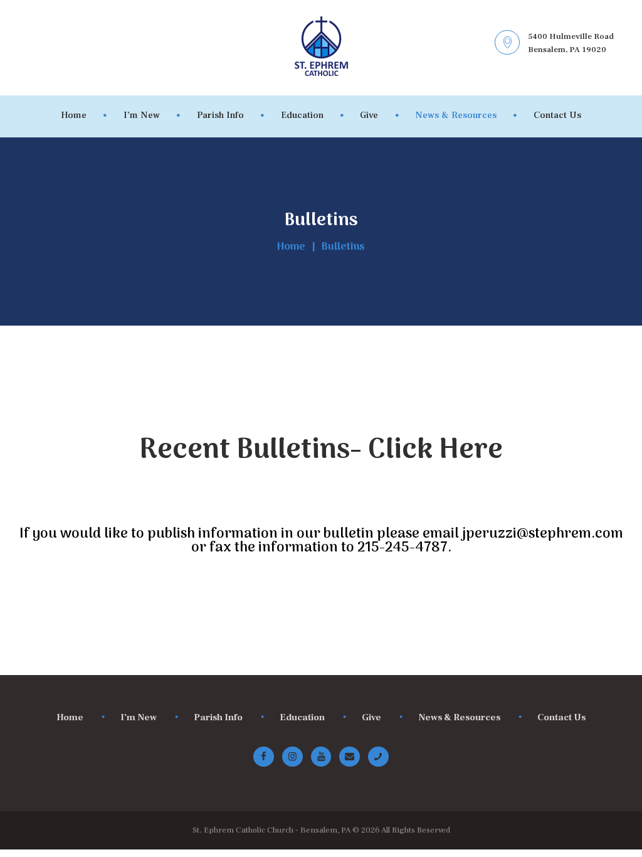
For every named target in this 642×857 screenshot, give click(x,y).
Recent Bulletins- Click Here (321, 451)
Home (291, 247)
